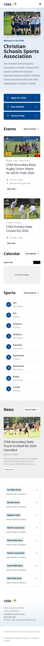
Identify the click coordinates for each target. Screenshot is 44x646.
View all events (30, 129)
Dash (8, 641)
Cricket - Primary (14, 223)
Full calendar (30, 253)
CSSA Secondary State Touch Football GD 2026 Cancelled (20, 446)
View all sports (30, 293)
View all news (30, 409)
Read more (9, 469)
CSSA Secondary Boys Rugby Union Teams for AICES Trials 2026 (21, 169)
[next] (38, 262)
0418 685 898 (10, 616)
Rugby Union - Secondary (18, 161)
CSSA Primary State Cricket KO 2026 (19, 229)
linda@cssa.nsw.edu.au (14, 614)
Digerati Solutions (22, 638)
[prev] (35, 262)
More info (11, 189)
